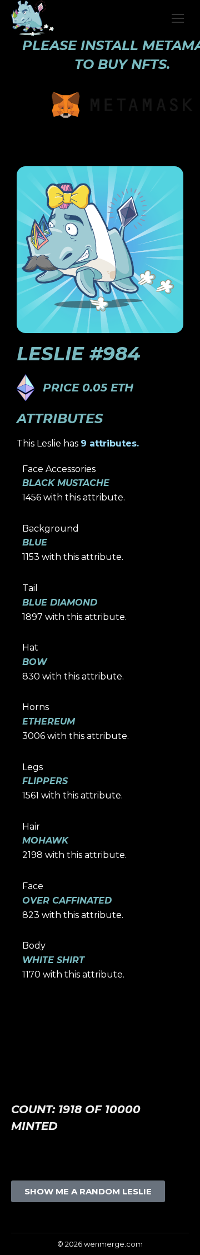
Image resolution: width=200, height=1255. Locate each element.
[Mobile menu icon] (178, 18)
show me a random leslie (88, 1191)
